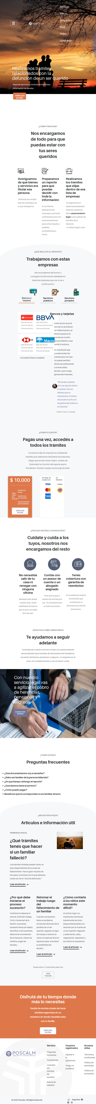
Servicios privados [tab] (69, 299)
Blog (62, 27)
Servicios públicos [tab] (48, 299)
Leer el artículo (18, 884)
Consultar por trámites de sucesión (51, 1071)
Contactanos (52, 1060)
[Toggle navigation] (13, 23)
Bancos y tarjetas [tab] (26, 299)
